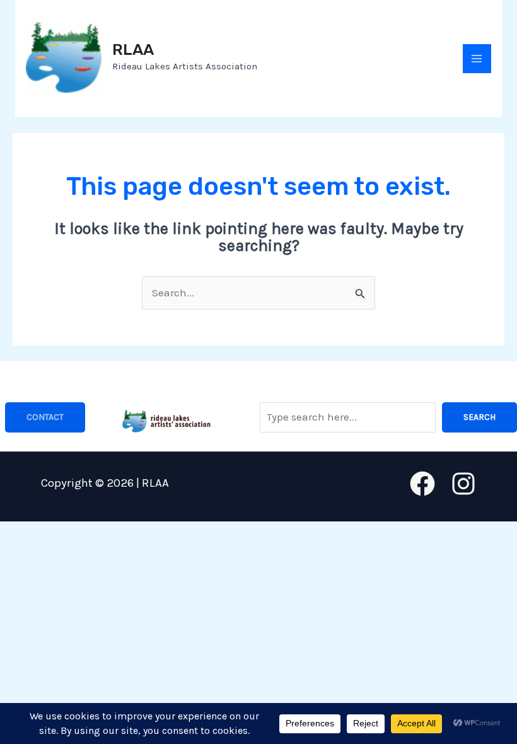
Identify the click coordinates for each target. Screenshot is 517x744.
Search (479, 417)
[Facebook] (422, 483)
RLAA (133, 49)
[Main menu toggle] (477, 58)
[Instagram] (463, 483)
